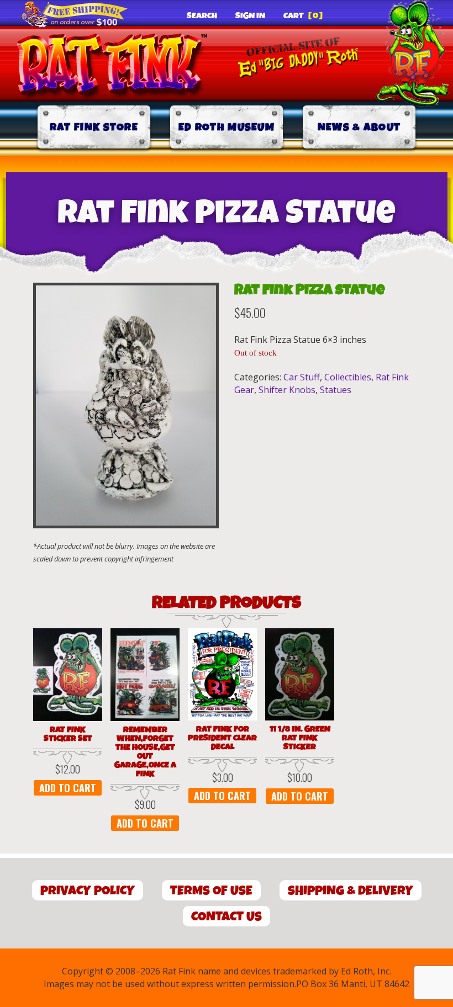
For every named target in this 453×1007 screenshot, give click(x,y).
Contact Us (226, 917)
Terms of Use (211, 891)
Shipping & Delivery (350, 891)
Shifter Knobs (287, 390)
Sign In (250, 16)
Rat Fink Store (94, 127)
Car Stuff (301, 377)
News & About (359, 127)
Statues (335, 390)
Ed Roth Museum (226, 127)
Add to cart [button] (67, 788)
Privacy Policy (87, 891)
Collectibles (347, 377)
